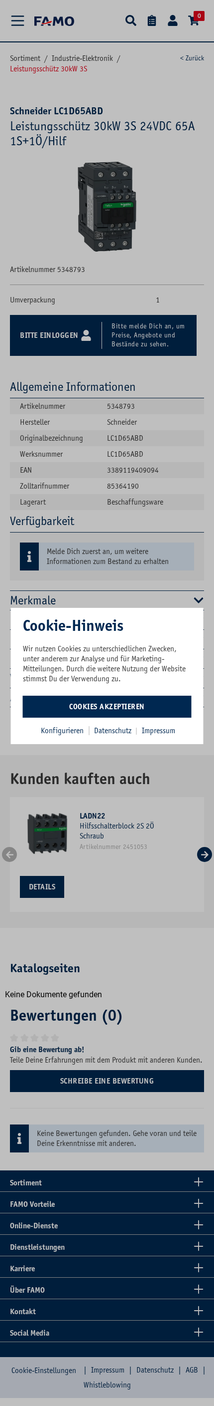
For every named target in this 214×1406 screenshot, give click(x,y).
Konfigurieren (62, 730)
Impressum (158, 730)
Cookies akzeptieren (107, 706)
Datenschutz (113, 730)
